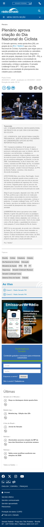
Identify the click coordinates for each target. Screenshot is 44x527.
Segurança (6, 270)
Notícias (6, 436)
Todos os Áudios (9, 465)
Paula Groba (6, 78)
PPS (20, 266)
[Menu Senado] (4, 3)
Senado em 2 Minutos (11, 397)
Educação (25, 262)
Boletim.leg (7, 410)
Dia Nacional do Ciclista (10, 262)
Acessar (23, 376)
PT (30, 266)
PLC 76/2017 (18, 46)
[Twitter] (9, 476)
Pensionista (6, 507)
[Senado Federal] (22, 3)
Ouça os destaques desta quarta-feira (23, 400)
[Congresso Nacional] (8, 482)
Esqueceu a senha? (10, 376)
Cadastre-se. (19, 381)
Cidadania (21, 258)
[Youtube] (21, 476)
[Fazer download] (13, 88)
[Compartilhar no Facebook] (36, 88)
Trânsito (25, 278)
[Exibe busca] (39, 11)
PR (25, 266)
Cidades (30, 258)
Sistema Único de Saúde (11, 278)
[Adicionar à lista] (9, 88)
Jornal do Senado (15, 427)
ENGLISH (5, 486)
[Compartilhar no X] (40, 88)
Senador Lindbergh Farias (11, 274)
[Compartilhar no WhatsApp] (31, 88)
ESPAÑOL (14, 486)
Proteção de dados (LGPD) (12, 512)
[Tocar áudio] (4, 88)
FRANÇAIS (24, 486)
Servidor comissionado (10, 500)
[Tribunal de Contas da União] (13, 482)
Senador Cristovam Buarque (23, 270)
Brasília (5, 258)
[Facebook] (4, 476)
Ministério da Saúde (9, 266)
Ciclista (12, 258)
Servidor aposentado (10, 503)
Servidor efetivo (8, 497)
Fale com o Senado (11, 515)
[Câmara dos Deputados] (3, 482)
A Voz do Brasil (8, 423)
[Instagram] (16, 476)
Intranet (7, 492)
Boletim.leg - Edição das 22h (19, 413)
